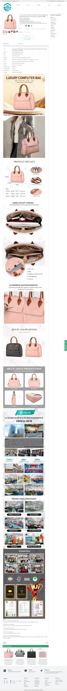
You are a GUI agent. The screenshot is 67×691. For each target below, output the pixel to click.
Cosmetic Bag (37, 683)
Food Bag (57, 683)
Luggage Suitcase (54, 33)
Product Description (7, 46)
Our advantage (26, 681)
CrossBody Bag (53, 23)
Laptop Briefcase (53, 20)
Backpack (52, 17)
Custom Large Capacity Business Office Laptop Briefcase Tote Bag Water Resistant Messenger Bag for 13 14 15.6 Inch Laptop (20, 662)
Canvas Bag (37, 680)
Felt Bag (46, 680)
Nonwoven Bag (37, 681)
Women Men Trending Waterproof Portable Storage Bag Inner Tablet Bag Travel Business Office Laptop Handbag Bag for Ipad (43, 662)
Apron (46, 681)
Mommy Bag (53, 30)
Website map (26, 686)
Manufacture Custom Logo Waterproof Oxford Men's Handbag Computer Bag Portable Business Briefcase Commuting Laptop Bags (8, 662)
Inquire (26, 36)
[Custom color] (26, 26)
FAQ (25, 683)
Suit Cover (36, 685)
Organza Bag (47, 685)
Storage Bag (53, 36)
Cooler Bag (52, 28)
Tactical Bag (53, 22)
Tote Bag (52, 25)
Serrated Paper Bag (58, 680)
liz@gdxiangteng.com (32, 671)
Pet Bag (52, 31)
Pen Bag (46, 683)
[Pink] (31, 26)
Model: (4, 43)
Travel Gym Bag (53, 18)
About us (25, 680)
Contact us (26, 685)
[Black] (29, 26)
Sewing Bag (53, 35)
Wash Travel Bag (48, 682)
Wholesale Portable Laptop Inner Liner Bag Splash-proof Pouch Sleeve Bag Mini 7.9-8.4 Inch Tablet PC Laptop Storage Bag (31, 662)
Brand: (19, 43)
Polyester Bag (37, 682)
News (25, 682)
